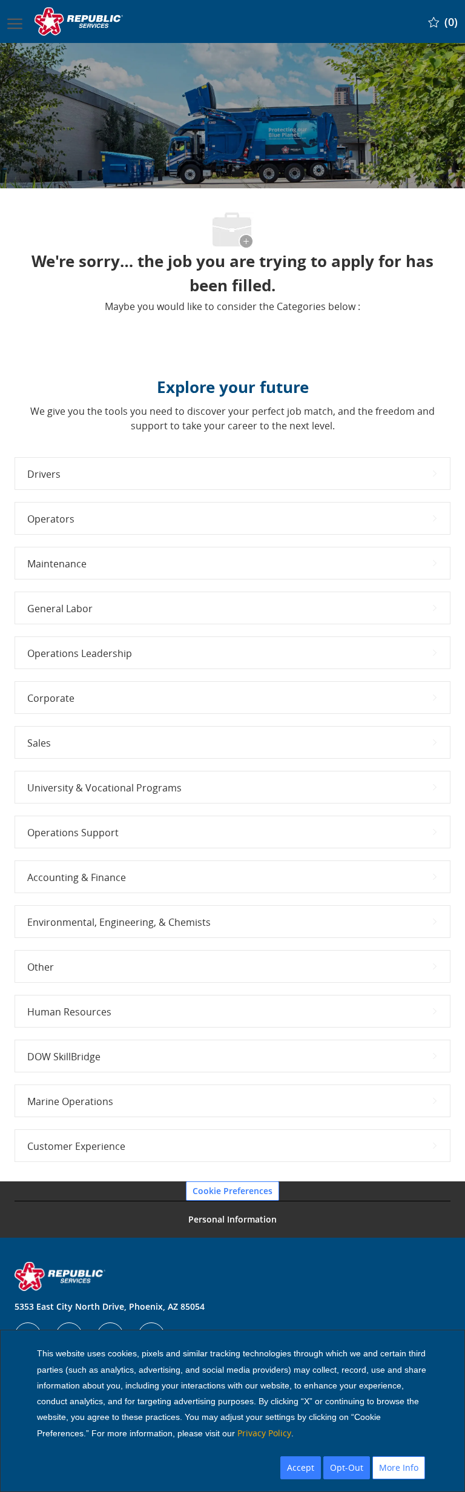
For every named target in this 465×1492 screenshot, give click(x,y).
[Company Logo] (80, 21)
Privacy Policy (264, 1433)
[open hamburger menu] (14, 21)
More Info (398, 1467)
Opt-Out (346, 1467)
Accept (300, 1467)
